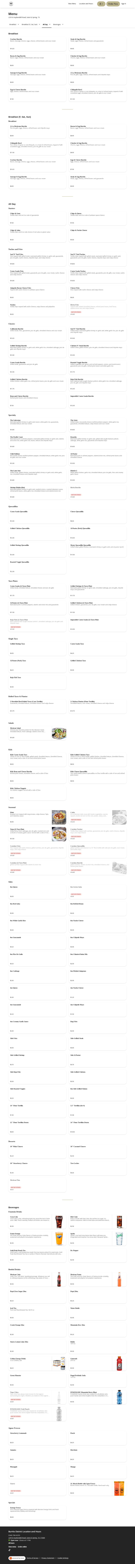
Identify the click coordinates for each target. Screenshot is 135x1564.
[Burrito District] (11, 4)
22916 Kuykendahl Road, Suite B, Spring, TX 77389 (26, 1538)
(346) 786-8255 (14, 1535)
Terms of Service (32, 1558)
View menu (12, 1546)
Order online (22, 1546)
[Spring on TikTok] (9, 1550)
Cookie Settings (62, 1558)
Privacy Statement (47, 1558)
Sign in (123, 4)
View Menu (72, 4)
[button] (14, 24)
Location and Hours (86, 4)
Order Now (113, 4)
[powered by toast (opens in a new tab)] (17, 1558)
